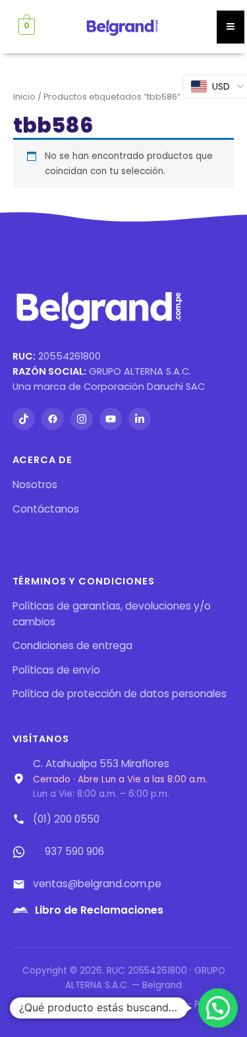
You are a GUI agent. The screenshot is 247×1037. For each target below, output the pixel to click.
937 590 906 (74, 851)
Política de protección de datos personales (120, 694)
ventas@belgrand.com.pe (97, 884)
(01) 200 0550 (66, 819)
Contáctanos (46, 509)
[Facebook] (52, 419)
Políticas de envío (56, 670)
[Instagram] (81, 419)
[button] (218, 1008)
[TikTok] (24, 419)
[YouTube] (110, 419)
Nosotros (35, 484)
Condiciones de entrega (72, 645)
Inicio (24, 96)
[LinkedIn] (139, 419)
